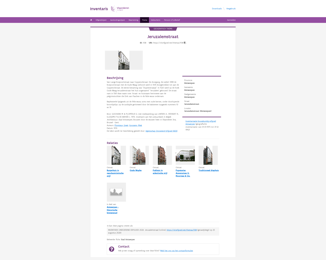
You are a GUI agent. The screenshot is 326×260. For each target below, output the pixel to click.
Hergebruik (231, 8)
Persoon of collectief (172, 20)
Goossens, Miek (135, 125)
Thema (144, 20)
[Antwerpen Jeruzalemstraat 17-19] (123, 60)
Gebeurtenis (155, 20)
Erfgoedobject (101, 20)
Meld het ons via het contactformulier (176, 250)
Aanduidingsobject (117, 20)
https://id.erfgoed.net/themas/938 (182, 230)
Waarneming (133, 20)
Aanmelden (231, 20)
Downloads (217, 8)
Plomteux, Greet (121, 125)
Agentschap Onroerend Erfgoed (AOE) (161, 131)
